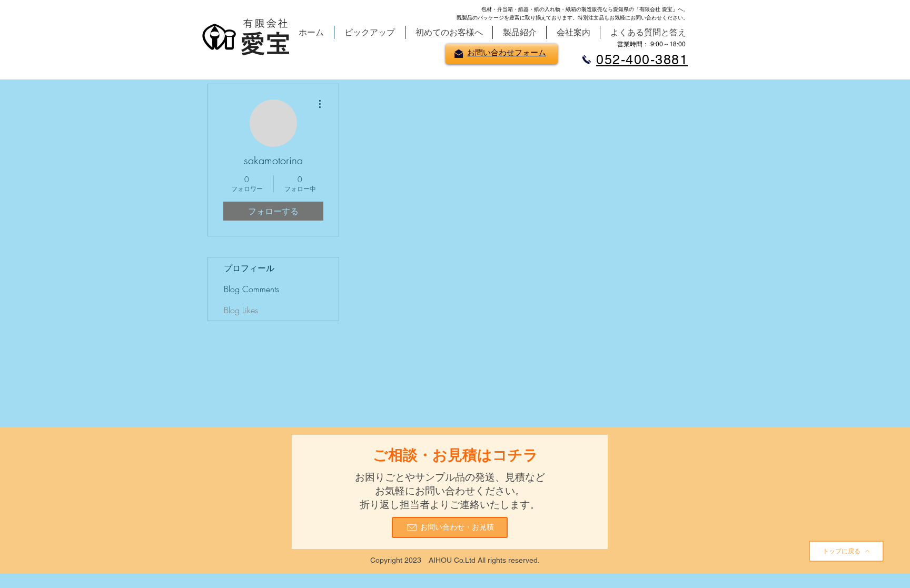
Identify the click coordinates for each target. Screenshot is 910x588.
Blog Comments (251, 289)
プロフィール (249, 268)
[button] (369, 32)
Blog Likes (241, 310)
